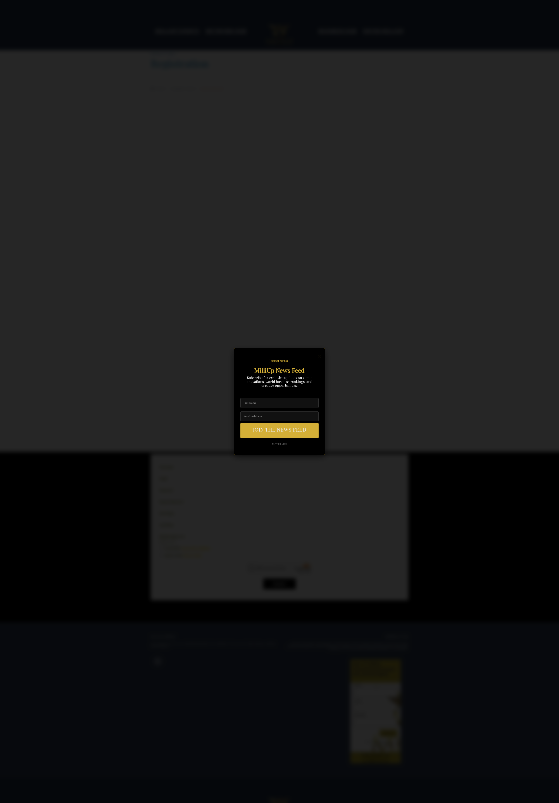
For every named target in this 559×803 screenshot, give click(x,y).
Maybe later (279, 444)
